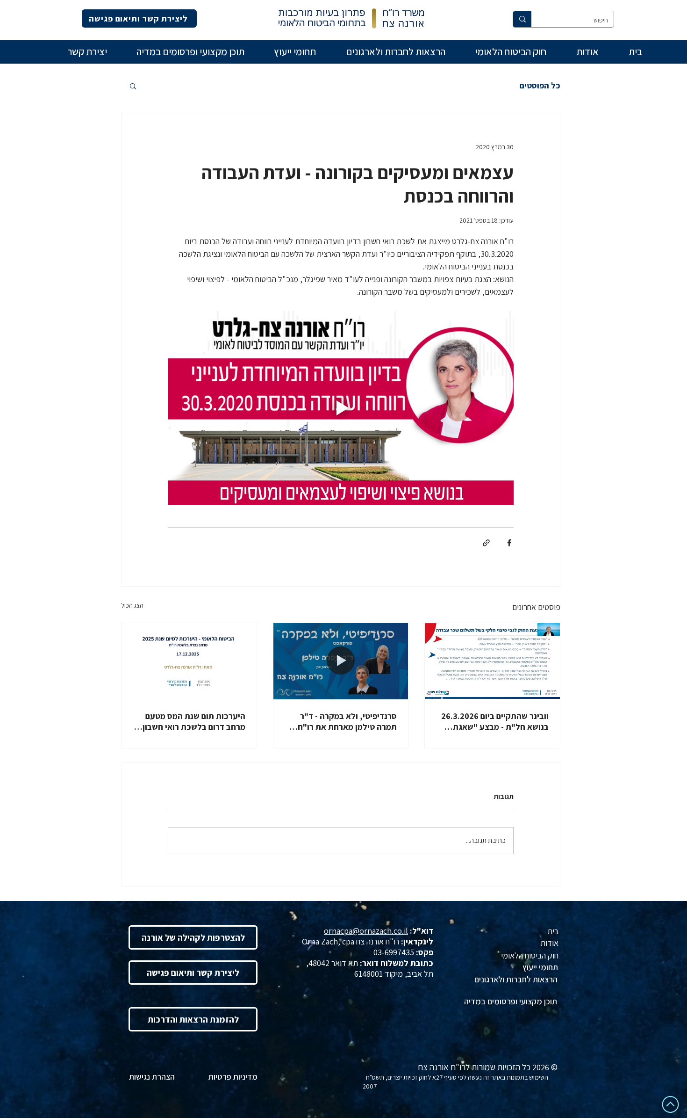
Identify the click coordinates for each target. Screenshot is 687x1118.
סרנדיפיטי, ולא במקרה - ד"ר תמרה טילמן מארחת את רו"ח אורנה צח (347, 721)
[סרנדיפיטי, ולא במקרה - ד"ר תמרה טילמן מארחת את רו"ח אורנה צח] (340, 661)
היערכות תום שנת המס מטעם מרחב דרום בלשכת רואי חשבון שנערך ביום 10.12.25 (194, 721)
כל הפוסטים (540, 85)
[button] (133, 85)
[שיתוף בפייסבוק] (509, 542)
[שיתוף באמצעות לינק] (486, 542)
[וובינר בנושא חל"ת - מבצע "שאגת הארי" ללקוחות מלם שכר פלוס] (492, 661)
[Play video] (341, 408)
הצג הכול (132, 605)
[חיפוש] (522, 19)
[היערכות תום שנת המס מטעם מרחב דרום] (189, 661)
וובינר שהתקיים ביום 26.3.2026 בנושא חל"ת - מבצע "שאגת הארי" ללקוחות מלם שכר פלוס (495, 721)
